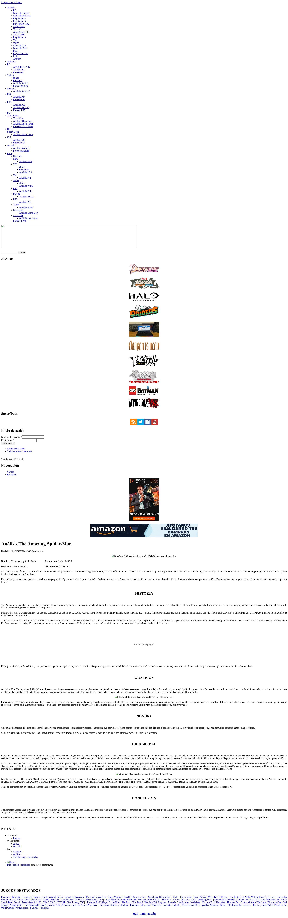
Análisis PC (18, 69)
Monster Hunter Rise (96, 897)
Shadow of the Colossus (239, 905)
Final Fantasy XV (75, 902)
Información (148, 913)
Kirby (175, 897)
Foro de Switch (20, 86)
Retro (9, 153)
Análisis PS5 (19, 105)
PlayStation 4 (19, 18)
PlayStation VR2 (21, 23)
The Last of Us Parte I (132, 902)
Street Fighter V (205, 899)
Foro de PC (18, 72)
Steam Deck (19, 26)
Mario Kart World (94, 899)
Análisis (11, 7)
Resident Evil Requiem (155, 902)
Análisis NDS (25, 161)
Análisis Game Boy (28, 213)
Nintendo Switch (21, 13)
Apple (16, 843)
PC (14, 10)
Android (17, 59)
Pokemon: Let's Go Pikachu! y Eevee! (80, 905)
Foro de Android (21, 150)
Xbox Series (13, 115)
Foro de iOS (19, 142)
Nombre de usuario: (11, 437)
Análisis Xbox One (22, 121)
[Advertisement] (144, 870)
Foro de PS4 (19, 99)
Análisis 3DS (25, 172)
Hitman (240, 899)
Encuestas (12, 474)
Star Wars (166, 899)
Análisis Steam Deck (23, 134)
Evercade (17, 156)
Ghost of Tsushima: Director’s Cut (264, 902)
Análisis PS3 (25, 202)
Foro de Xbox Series (23, 126)
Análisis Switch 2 (21, 91)
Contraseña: (7, 440)
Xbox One (18, 29)
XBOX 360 (18, 34)
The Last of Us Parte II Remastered (262, 899)
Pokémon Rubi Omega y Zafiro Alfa (42, 905)
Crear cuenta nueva (16, 448)
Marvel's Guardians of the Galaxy (184, 902)
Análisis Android (21, 148)
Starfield (34, 907)
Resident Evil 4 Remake (72, 899)
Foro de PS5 (19, 110)
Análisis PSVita (26, 196)
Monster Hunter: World (149, 899)
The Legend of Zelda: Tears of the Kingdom (63, 897)
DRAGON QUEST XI (54, 902)
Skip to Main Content (11, 2)
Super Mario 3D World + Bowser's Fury (127, 897)
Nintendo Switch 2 (22, 15)
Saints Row (114, 902)
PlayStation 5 (19, 21)
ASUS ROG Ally (21, 67)
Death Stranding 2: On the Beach (120, 899)
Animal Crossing (181, 899)
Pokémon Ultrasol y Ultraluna (114, 905)
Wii (14, 40)
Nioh (193, 899)
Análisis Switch (20, 83)
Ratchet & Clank (51, 899)
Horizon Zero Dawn (236, 902)
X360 (16, 204)
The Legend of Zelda (240, 897)
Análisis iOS (19, 140)
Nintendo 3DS (20, 48)
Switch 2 (11, 88)
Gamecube (18, 215)
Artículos (11, 61)
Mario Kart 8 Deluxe (218, 897)
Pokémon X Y (16, 905)
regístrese (25, 865)
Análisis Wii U (26, 185)
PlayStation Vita (20, 53)
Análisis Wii (25, 177)
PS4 (9, 94)
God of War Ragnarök (17, 907)
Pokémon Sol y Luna (140, 905)
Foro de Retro (19, 221)
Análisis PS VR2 (21, 107)
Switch (10, 75)
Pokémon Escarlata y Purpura (26, 897)
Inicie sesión (13, 865)
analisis (16, 854)
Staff (135, 913)
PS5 (9, 102)
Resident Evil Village (97, 902)
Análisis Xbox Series (23, 123)
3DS (15, 164)
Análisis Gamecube (28, 218)
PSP (15, 51)
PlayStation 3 (19, 37)
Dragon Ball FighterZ (224, 899)
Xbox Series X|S (21, 32)
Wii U (16, 42)
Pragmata (44, 907)
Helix (9, 129)
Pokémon (17, 80)
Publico (16, 838)
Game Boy (18, 210)
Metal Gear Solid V (31, 902)
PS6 (9, 113)
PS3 (15, 199)
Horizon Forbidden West (213, 902)
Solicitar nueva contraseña (19, 451)
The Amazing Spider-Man (25, 857)
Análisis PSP (25, 191)
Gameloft (17, 851)
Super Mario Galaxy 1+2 (29, 899)
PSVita (16, 194)
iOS (15, 56)
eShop (16, 77)
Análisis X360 (26, 207)
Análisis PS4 (19, 96)
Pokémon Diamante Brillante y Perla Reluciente (175, 905)
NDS (15, 159)
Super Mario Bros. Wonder (193, 897)
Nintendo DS (19, 45)
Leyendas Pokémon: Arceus (213, 905)
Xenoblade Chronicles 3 (159, 897)
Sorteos (10, 472)
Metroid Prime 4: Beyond (263, 897)
